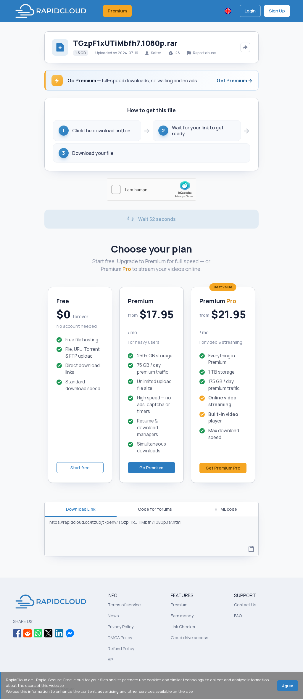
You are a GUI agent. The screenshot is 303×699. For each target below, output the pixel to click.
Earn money (182, 615)
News (113, 615)
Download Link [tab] (80, 509)
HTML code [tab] (226, 509)
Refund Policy (121, 648)
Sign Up (277, 11)
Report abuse (204, 52)
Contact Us (245, 605)
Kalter (156, 52)
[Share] (245, 47)
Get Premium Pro (223, 468)
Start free (80, 467)
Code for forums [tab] (155, 509)
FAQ (238, 615)
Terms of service (124, 605)
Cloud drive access (189, 637)
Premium (117, 11)
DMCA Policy (120, 637)
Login (250, 11)
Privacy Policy (120, 626)
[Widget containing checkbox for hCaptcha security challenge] (151, 189)
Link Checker (183, 626)
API (111, 659)
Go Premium (151, 467)
